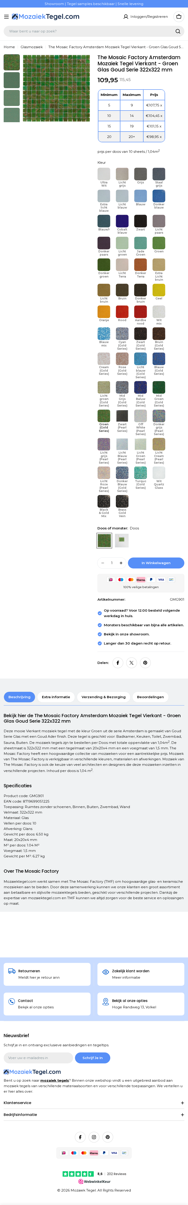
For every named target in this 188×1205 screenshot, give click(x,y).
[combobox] (94, 31)
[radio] (103, 178)
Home (9, 47)
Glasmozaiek (32, 47)
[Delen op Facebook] (117, 662)
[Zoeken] (178, 31)
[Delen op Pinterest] (145, 662)
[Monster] (122, 540)
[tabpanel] (94, 809)
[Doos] (104, 540)
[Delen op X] (131, 662)
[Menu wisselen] (6, 16)
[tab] (19, 697)
